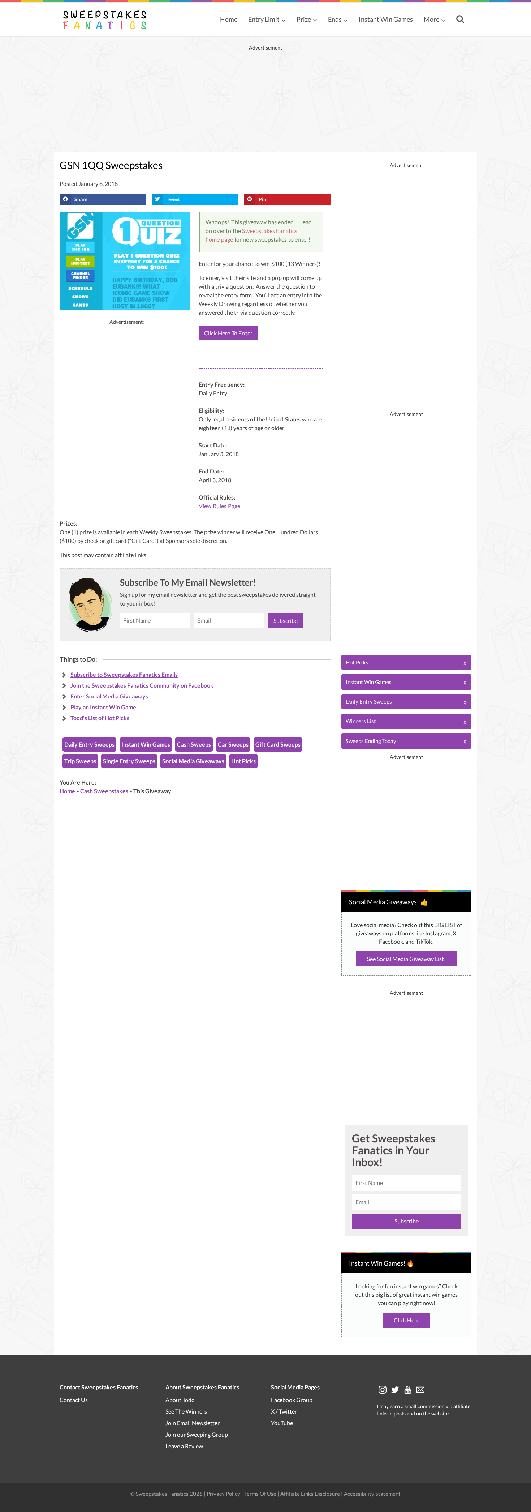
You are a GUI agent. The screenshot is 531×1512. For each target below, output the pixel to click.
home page (219, 239)
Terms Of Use (260, 1493)
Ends (335, 19)
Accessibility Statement (372, 1493)
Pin (262, 199)
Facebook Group (291, 1399)
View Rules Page (219, 505)
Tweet (173, 199)
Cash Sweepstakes (104, 790)
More (431, 19)
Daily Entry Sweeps (89, 744)
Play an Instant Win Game (103, 707)
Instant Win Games (386, 19)
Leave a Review (184, 1445)
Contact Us (74, 1399)
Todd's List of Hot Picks (99, 717)
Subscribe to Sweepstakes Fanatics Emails (124, 674)
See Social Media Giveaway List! (406, 958)
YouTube (282, 1422)
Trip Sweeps (80, 760)
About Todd (180, 1399)
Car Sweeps (233, 744)
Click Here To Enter (228, 333)
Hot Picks (243, 760)
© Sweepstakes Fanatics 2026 (167, 1493)
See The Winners (186, 1410)
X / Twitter (284, 1410)
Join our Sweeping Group (196, 1434)
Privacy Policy (224, 1493)
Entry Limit (264, 19)
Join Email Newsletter (192, 1422)
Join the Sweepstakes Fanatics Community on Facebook (141, 685)
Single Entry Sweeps (129, 760)
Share (80, 199)
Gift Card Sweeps (278, 744)
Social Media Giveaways (193, 760)
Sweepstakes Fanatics (269, 230)
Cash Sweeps (194, 744)
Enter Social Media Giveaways (109, 696)
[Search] (461, 20)
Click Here (406, 1320)
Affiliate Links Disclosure (310, 1493)
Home (228, 19)
